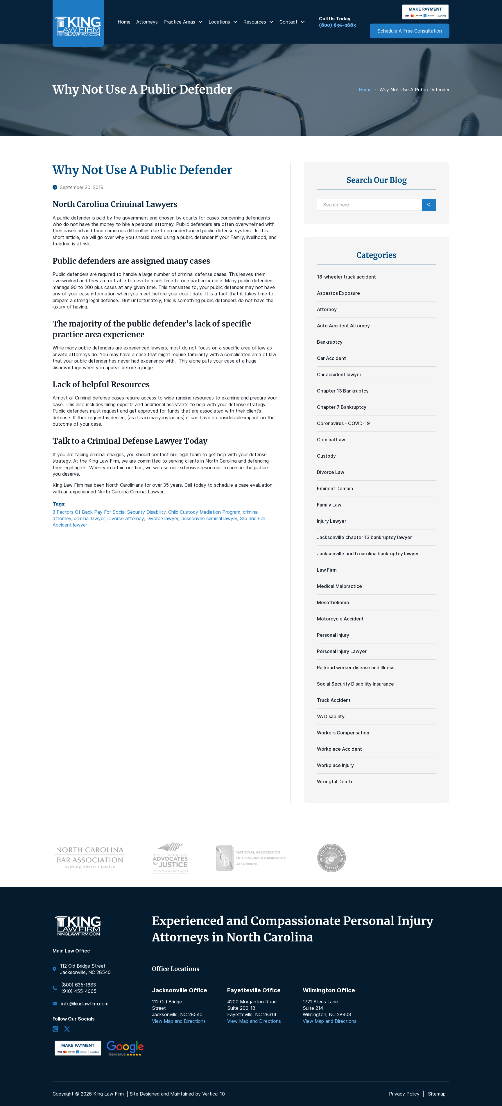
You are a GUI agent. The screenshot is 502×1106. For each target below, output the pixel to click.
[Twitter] (67, 1029)
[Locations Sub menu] (235, 21)
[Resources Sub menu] (271, 21)
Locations (219, 22)
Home (124, 22)
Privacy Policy (404, 1094)
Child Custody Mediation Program (204, 512)
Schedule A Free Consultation (409, 31)
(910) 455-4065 (78, 991)
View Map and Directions (179, 1021)
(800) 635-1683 (337, 25)
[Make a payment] (425, 12)
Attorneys (147, 22)
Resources (254, 22)
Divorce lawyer (162, 518)
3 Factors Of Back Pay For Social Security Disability (109, 512)
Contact (288, 22)
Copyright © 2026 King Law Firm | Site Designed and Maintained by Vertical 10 (139, 1094)
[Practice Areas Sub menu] (200, 21)
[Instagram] (55, 1029)
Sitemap (437, 1094)
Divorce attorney (125, 518)
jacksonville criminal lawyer (209, 518)
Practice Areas (179, 22)
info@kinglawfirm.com (84, 1004)
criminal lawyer (89, 518)
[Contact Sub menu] (302, 21)
